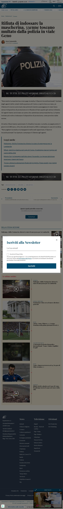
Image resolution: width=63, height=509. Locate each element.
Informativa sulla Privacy (25, 258)
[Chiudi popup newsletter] (56, 240)
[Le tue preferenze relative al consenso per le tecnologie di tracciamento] (2, 506)
